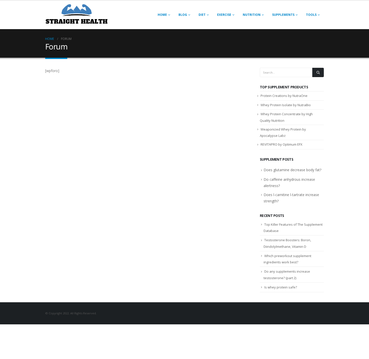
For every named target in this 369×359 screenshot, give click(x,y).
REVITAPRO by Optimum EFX (281, 144)
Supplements (283, 15)
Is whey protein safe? (280, 287)
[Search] (318, 72)
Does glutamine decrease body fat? (292, 169)
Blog (182, 15)
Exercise (224, 15)
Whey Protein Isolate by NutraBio (286, 105)
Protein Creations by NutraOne (284, 95)
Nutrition (252, 15)
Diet (202, 15)
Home (162, 15)
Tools (311, 15)
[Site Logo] (76, 15)
